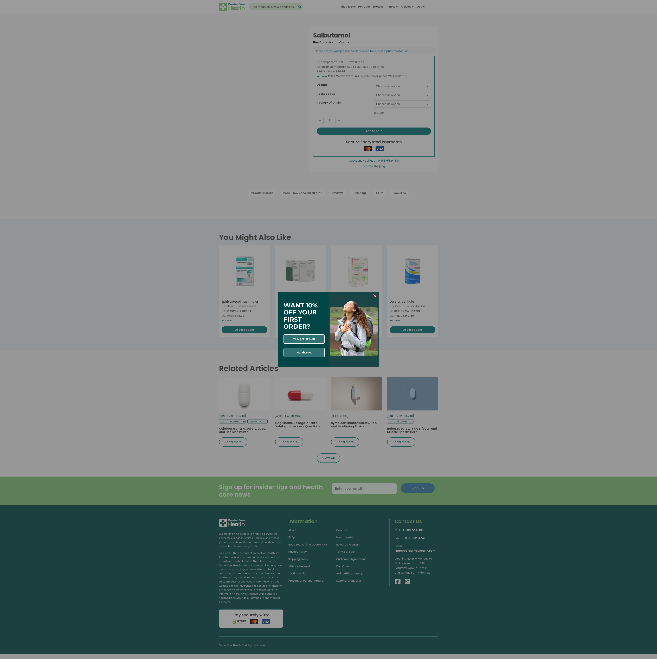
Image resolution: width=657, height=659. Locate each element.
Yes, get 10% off (304, 339)
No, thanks (304, 352)
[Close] (375, 296)
